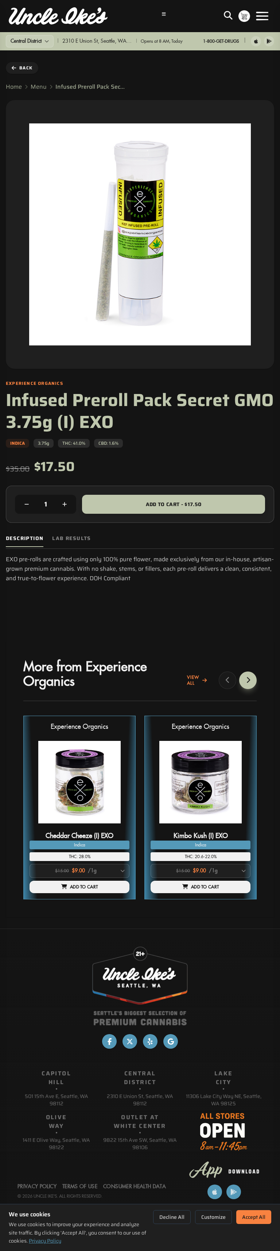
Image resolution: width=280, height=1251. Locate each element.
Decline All (171, 1217)
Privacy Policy (45, 1241)
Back (25, 67)
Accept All (253, 1217)
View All (193, 680)
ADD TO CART (84, 887)
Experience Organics (79, 727)
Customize (213, 1217)
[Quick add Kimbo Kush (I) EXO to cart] (239, 826)
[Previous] (227, 680)
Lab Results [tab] (71, 538)
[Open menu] (262, 16)
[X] (129, 1041)
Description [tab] (24, 538)
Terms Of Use (79, 1187)
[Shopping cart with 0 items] (244, 16)
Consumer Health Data (134, 1187)
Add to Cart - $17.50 (174, 504)
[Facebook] (109, 1041)
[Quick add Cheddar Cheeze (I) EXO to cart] (117, 826)
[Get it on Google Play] (269, 41)
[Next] (248, 680)
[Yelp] (150, 1041)
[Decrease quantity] (26, 504)
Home (14, 87)
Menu (39, 87)
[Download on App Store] (256, 41)
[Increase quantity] (64, 504)
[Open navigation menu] (164, 16)
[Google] (170, 1041)
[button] (79, 807)
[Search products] (228, 16)
